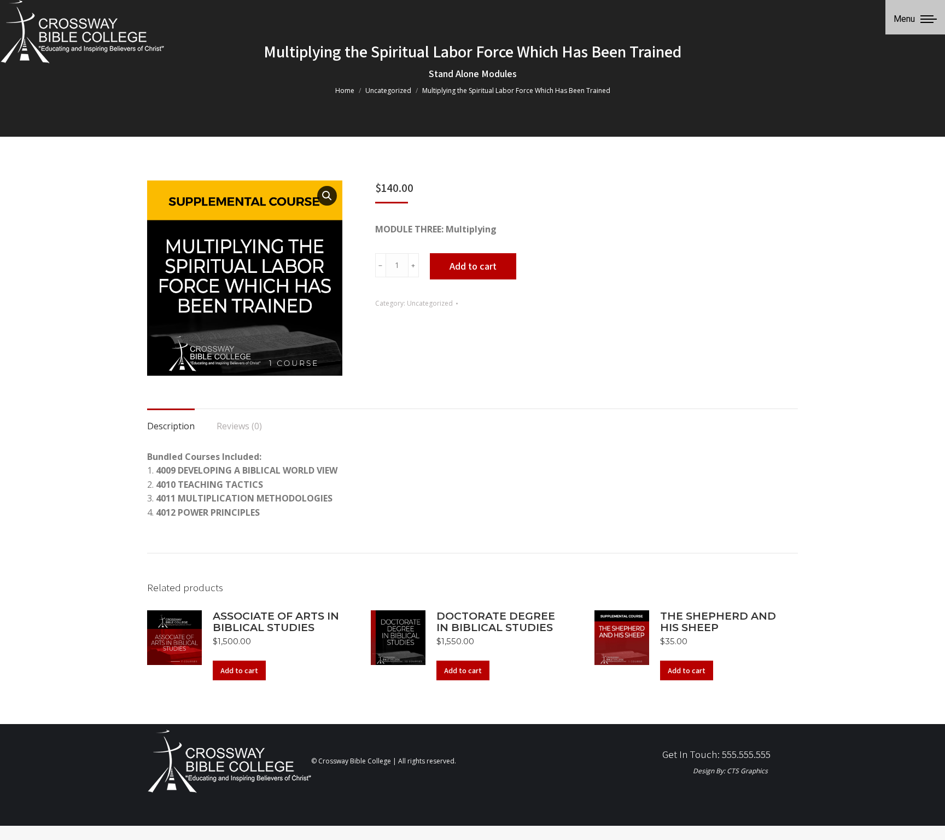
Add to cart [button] (239, 670)
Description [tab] (171, 426)
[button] (327, 196)
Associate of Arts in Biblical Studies (276, 621)
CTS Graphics (747, 770)
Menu (904, 19)
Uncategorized (430, 303)
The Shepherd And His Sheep (718, 621)
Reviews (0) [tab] (239, 426)
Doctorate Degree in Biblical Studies (495, 621)
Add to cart (473, 266)
